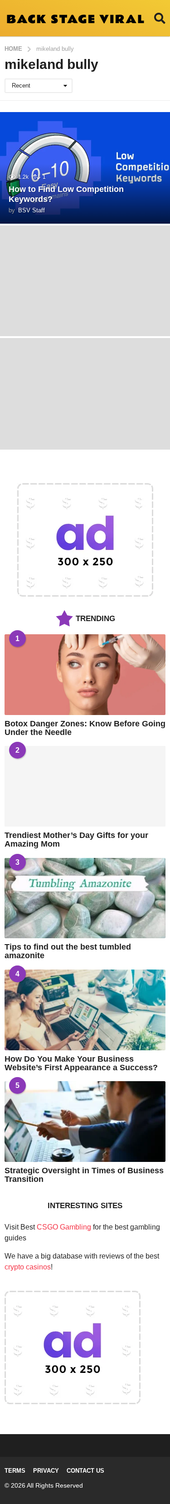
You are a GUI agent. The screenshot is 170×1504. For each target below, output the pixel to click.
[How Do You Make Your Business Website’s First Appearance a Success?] (85, 1010)
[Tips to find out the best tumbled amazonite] (85, 898)
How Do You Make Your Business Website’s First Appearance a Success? (81, 1063)
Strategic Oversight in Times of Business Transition (84, 1175)
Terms (15, 1470)
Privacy (46, 1470)
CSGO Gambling (64, 1227)
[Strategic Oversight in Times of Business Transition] (85, 1121)
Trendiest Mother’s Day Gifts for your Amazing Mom (76, 839)
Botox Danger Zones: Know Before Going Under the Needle (85, 728)
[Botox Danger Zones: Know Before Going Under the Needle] (85, 674)
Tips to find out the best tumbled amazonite (68, 951)
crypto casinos (28, 1267)
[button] (159, 18)
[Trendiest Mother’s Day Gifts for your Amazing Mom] (85, 786)
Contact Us (85, 1470)
